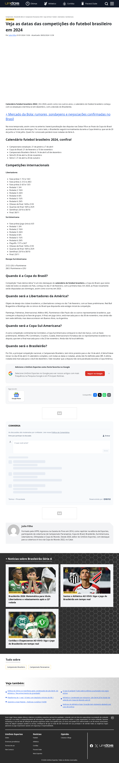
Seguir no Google (95, 373)
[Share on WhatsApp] (104, 395)
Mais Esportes (37, 754)
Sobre (7, 738)
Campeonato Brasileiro (16, 667)
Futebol (35, 738)
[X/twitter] (96, 746)
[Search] (106, 4)
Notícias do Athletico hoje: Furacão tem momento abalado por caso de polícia (87, 705)
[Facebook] (91, 746)
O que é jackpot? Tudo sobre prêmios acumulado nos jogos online (86, 692)
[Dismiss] (109, 373)
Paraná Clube (37, 750)
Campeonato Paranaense (39, 667)
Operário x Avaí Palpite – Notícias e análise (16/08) (27, 702)
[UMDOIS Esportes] (106, 746)
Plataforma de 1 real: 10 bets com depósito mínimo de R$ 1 (31, 697)
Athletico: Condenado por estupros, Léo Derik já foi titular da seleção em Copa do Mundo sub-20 (86, 698)
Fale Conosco (9, 750)
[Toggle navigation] (112, 3)
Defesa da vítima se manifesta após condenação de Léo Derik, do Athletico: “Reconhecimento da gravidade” (33, 692)
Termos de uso (10, 746)
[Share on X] (100, 395)
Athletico (36, 742)
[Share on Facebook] (95, 395)
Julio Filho (12, 35)
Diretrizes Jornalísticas (12, 742)
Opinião (65, 734)
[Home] (12, 3)
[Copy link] (109, 395)
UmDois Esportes (14, 734)
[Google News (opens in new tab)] (16, 396)
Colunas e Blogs (66, 738)
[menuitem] (31, 3)
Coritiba (35, 746)
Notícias (37, 734)
